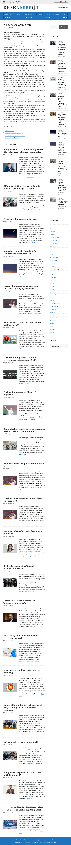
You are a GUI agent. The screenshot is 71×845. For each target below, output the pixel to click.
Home (6, 14)
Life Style (47, 14)
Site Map (58, 840)
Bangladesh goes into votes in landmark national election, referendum (24, 430)
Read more (30, 177)
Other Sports (54, 306)
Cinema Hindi (54, 243)
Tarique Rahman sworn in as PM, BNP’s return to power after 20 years (62, 166)
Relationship (53, 309)
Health (52, 289)
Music (51, 298)
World (65, 17)
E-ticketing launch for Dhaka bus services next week (20, 636)
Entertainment (29, 14)
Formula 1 (53, 277)
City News (61, 112)
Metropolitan (54, 295)
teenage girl (20, 133)
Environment (54, 260)
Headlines (61, 160)
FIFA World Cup (54, 269)
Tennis (52, 323)
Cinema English (54, 240)
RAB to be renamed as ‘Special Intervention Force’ (18, 567)
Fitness (52, 272)
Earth (51, 254)
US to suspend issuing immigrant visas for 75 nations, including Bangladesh (23, 808)
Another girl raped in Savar (12, 138)
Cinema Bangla (54, 237)
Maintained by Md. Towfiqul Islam (20, 840)
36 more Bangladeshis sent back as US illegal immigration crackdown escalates (22, 707)
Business (61, 77)
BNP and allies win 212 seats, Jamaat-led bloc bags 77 (22, 323)
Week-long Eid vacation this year (20, 218)
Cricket (52, 252)
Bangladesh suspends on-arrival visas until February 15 (22, 773)
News (11, 14)
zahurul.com (54, 842)
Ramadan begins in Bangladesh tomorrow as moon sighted (19, 252)
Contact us (64, 2)
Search (63, 27)
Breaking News (54, 229)
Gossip (40, 14)
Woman (52, 329)
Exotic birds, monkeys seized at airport (15, 136)
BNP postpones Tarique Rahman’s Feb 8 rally (23, 464)
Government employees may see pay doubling (21, 671)
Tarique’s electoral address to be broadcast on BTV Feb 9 (20, 602)
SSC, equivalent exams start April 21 (22, 742)
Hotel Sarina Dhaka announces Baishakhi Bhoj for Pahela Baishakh (62, 119)
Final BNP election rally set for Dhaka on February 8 (22, 499)
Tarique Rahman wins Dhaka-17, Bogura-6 (20, 393)
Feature (52, 266)
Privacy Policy (50, 840)
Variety (47, 17)
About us (57, 2)
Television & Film (55, 321)
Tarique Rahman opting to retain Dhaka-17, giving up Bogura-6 (20, 287)
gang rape (7, 133)
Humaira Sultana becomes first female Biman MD (23, 532)
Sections (7, 17)
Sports (63, 14)
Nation (52, 300)
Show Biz (56, 14)
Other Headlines (9, 131)
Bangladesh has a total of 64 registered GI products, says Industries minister (23, 150)
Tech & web (28, 17)
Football (52, 275)
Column (52, 249)
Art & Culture (60, 61)
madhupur (13, 133)
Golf (51, 280)
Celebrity (20, 14)
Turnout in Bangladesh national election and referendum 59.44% (20, 358)
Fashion (52, 263)
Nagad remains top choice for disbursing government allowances (62, 83)
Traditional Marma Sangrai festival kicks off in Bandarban (62, 67)
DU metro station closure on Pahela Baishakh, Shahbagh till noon (21, 187)
